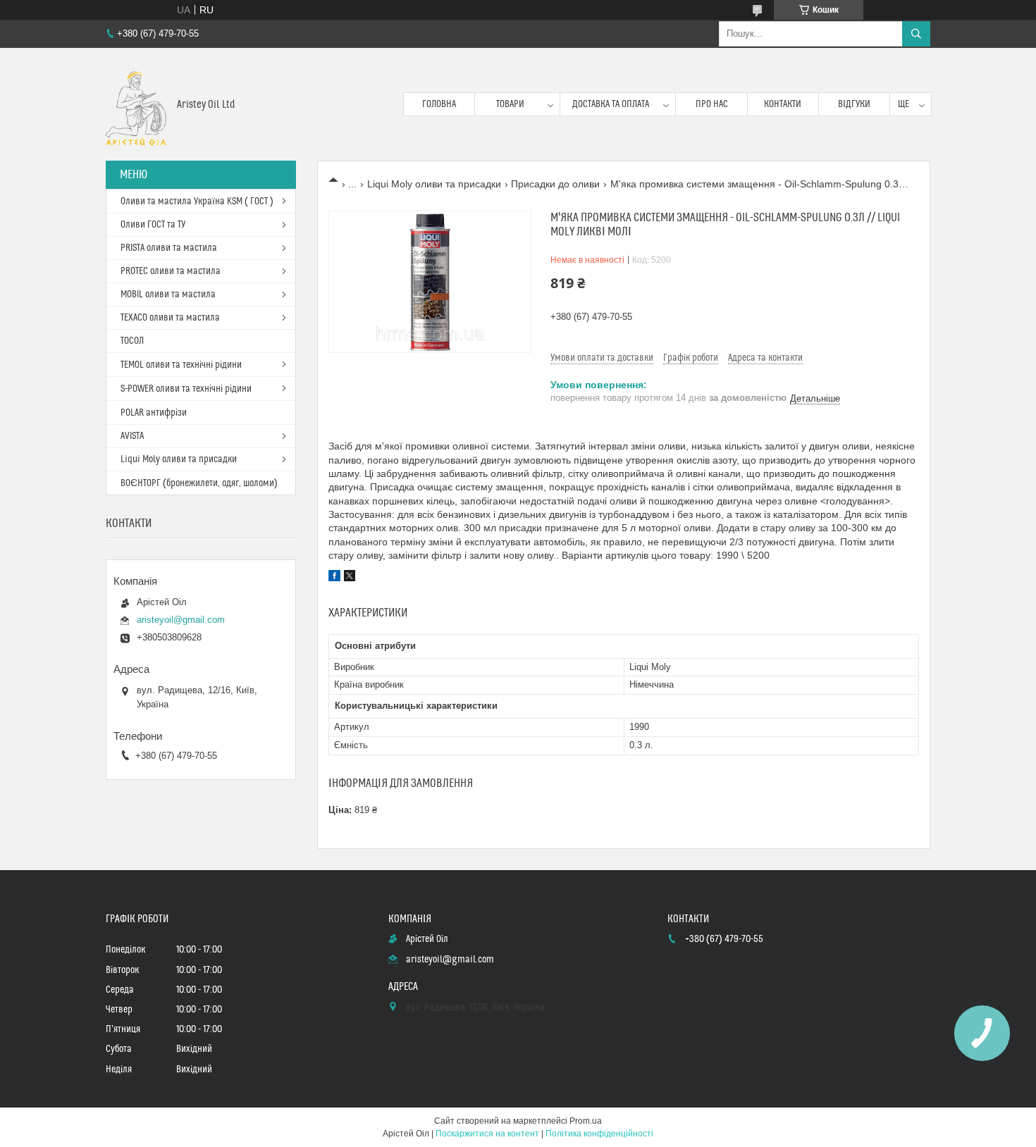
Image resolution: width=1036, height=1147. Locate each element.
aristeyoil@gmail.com (181, 619)
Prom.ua (585, 1121)
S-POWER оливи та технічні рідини (186, 389)
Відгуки (854, 104)
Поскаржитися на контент (487, 1134)
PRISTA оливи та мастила (169, 248)
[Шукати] (916, 33)
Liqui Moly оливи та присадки (434, 184)
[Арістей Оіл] (136, 104)
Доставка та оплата (610, 104)
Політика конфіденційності (599, 1134)
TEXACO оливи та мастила (170, 317)
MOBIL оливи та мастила (168, 294)
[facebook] (334, 577)
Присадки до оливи (555, 184)
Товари (510, 104)
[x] (349, 577)
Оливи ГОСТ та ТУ (153, 224)
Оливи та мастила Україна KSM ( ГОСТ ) (197, 201)
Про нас (712, 104)
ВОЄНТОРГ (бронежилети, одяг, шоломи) (199, 483)
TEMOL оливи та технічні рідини (181, 365)
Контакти (782, 104)
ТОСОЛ (132, 341)
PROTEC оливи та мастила (171, 271)
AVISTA (132, 436)
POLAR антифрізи (154, 412)
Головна (439, 104)
